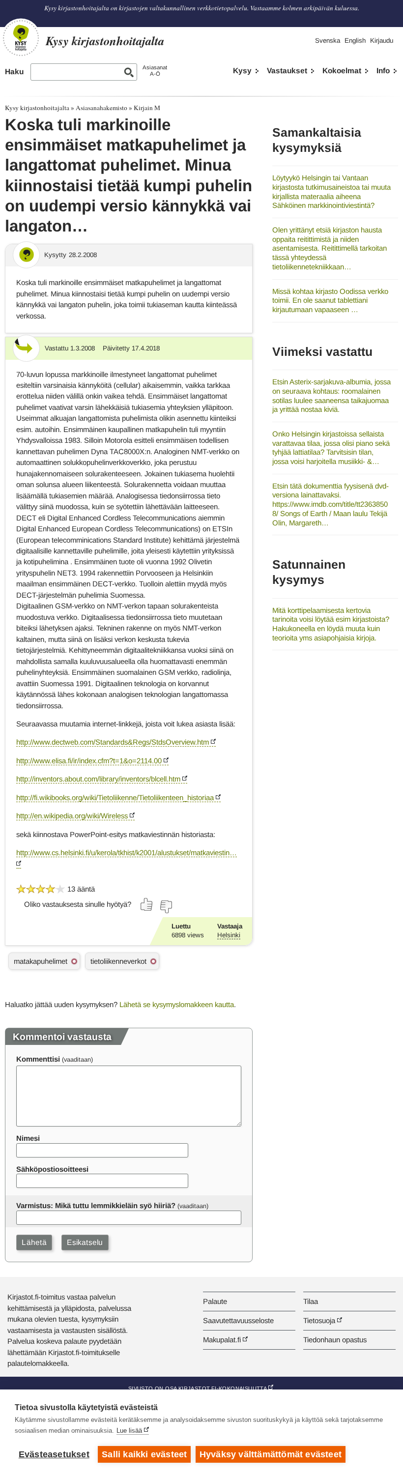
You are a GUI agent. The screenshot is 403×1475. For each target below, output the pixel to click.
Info (383, 70)
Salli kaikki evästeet (144, 1454)
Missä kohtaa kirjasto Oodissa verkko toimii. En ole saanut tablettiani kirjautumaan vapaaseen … (330, 300)
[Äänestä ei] (165, 906)
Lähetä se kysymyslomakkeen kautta (176, 1004)
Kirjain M (147, 107)
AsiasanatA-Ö (155, 70)
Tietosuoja (319, 1320)
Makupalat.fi (222, 1339)
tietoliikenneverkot (118, 961)
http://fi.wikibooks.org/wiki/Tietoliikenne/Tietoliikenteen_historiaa (115, 797)
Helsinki (228, 935)
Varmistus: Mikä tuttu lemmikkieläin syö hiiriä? (95, 1205)
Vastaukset (287, 70)
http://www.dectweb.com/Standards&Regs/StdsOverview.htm (112, 742)
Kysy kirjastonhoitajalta (37, 107)
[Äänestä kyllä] (147, 904)
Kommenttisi (38, 1059)
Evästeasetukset (54, 1454)
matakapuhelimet (40, 961)
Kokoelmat (341, 70)
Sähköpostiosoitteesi (52, 1169)
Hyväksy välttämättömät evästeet (271, 1454)
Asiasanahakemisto (101, 107)
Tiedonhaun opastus (335, 1339)
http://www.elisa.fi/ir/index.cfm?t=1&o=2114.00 (89, 760)
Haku (14, 71)
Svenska (327, 40)
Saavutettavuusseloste (238, 1320)
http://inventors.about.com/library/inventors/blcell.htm (98, 779)
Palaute (215, 1301)
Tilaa (310, 1301)
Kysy (242, 70)
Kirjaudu (381, 40)
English (355, 40)
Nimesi (28, 1138)
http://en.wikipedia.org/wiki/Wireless (72, 815)
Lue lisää (129, 1430)
